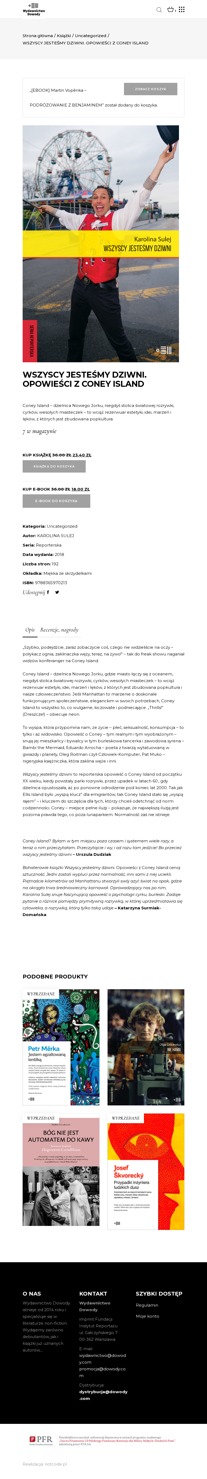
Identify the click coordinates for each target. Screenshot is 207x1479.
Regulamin (147, 1305)
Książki (64, 35)
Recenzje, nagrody (59, 629)
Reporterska (48, 545)
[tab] (30, 630)
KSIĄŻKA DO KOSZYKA (54, 466)
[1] (170, 10)
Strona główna (38, 35)
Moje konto (147, 1316)
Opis (30, 629)
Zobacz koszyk (150, 89)
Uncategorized (90, 35)
